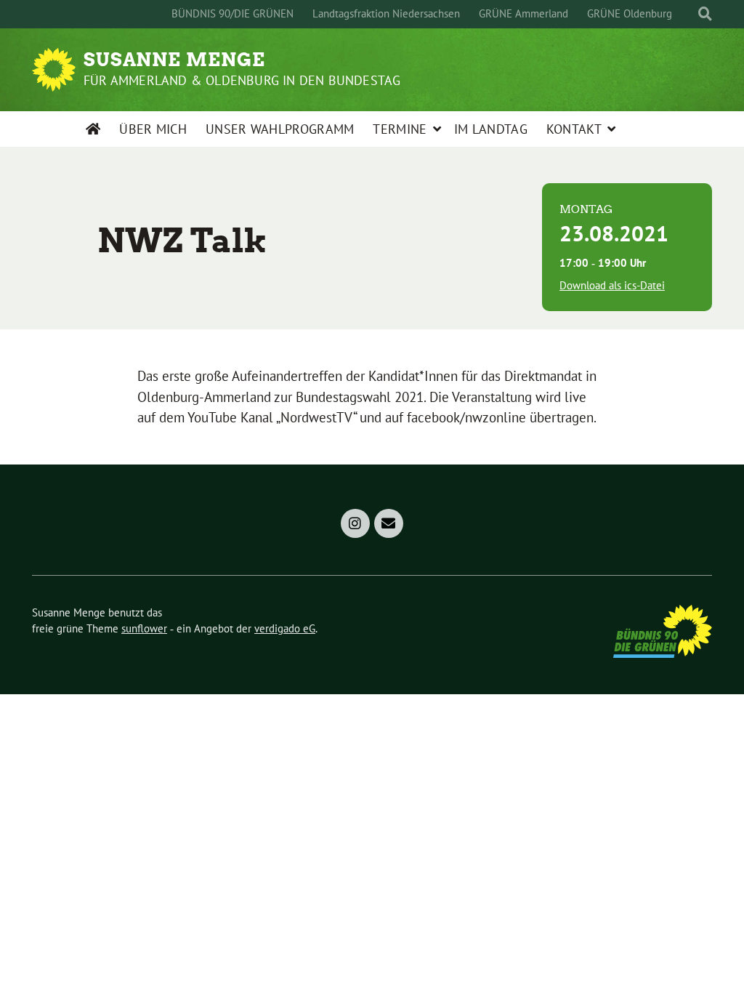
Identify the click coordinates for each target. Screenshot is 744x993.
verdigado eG (284, 628)
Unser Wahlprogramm (280, 129)
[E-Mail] (388, 523)
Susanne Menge (174, 60)
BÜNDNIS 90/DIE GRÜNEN (232, 13)
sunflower (144, 628)
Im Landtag (490, 129)
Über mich (153, 129)
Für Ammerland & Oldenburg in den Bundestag (242, 80)
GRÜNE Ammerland (523, 13)
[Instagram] (355, 523)
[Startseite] (93, 129)
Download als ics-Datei (612, 285)
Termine (399, 129)
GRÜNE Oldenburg (629, 13)
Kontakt (574, 129)
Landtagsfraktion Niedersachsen (386, 13)
